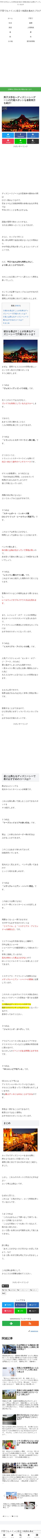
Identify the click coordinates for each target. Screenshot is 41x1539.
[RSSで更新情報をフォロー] (30, 1323)
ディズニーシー (24, 1290)
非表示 (17, 306)
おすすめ (13, 1290)
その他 (6, 1286)
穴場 (5, 1290)
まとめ (6, 323)
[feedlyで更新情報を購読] (11, 1323)
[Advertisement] (20, 65)
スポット (34, 1290)
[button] (37, 723)
